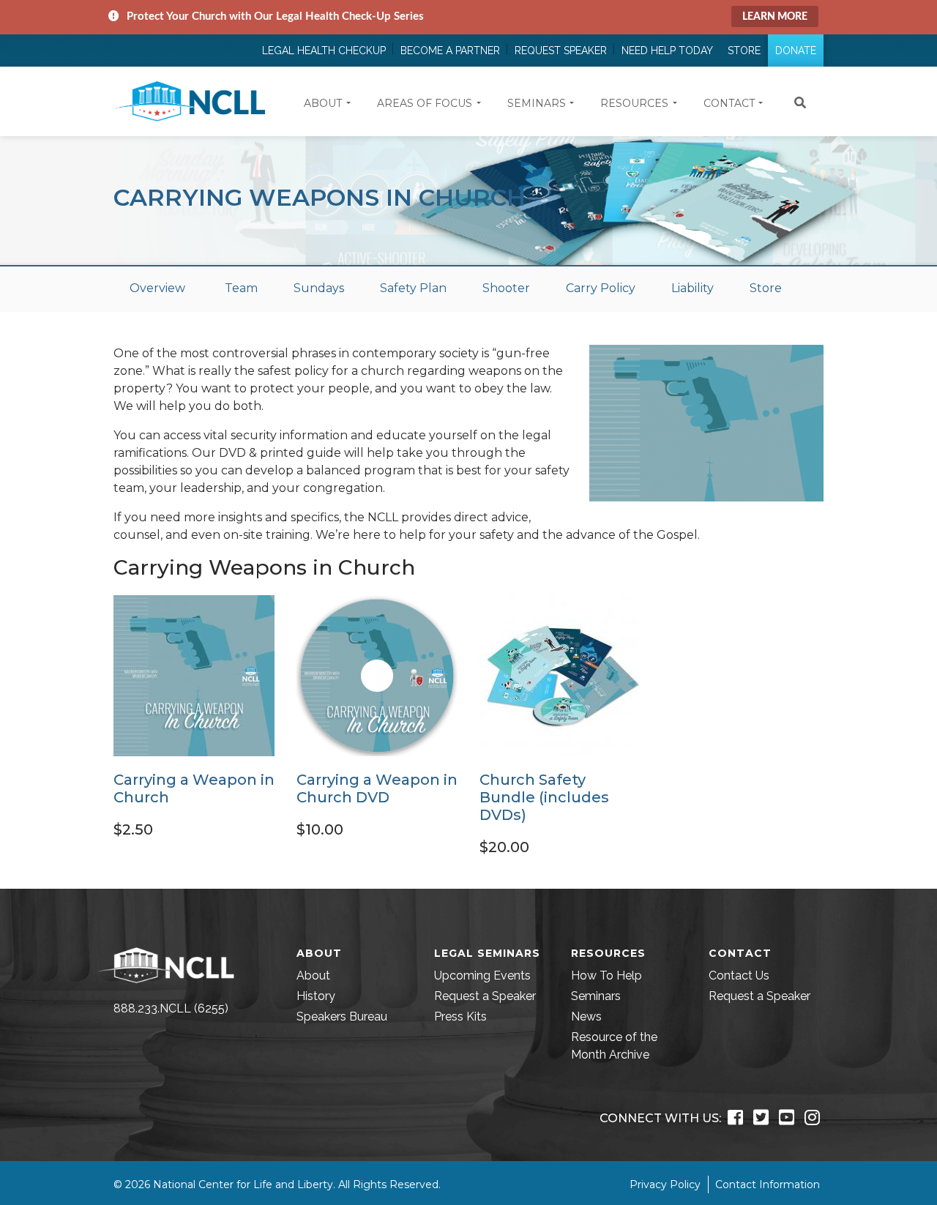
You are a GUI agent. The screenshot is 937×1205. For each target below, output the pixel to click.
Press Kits (460, 1016)
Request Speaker (561, 50)
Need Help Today (667, 50)
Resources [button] (634, 103)
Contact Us (739, 975)
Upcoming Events (482, 975)
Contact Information (767, 1184)
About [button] (323, 103)
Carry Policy (600, 288)
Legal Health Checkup (324, 50)
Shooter (506, 288)
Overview (157, 288)
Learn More (774, 17)
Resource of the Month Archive (614, 1046)
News (586, 1016)
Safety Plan (413, 288)
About (313, 975)
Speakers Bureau (341, 1016)
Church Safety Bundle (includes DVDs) (544, 797)
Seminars (596, 996)
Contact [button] (729, 103)
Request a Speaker (485, 996)
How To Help (606, 975)
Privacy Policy (665, 1184)
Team (241, 288)
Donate (795, 50)
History (315, 996)
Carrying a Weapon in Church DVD (377, 788)
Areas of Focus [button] (424, 103)
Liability (692, 288)
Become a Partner (450, 50)
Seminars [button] (536, 103)
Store (744, 50)
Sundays (319, 288)
